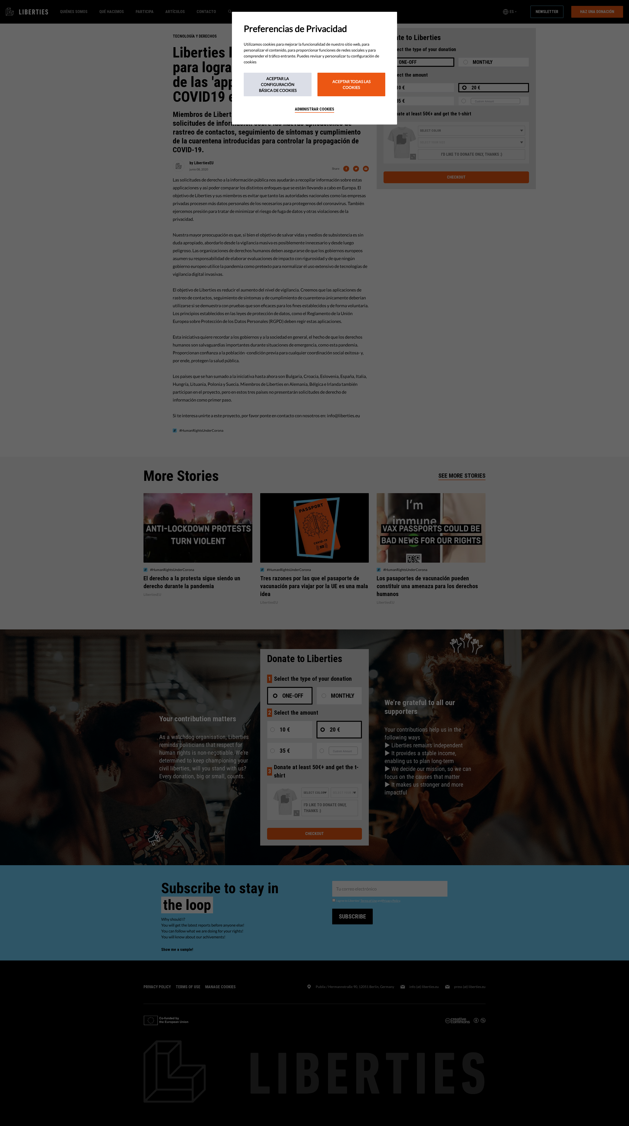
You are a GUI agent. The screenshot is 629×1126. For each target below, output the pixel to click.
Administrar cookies (314, 109)
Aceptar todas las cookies (351, 84)
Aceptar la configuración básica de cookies (278, 84)
